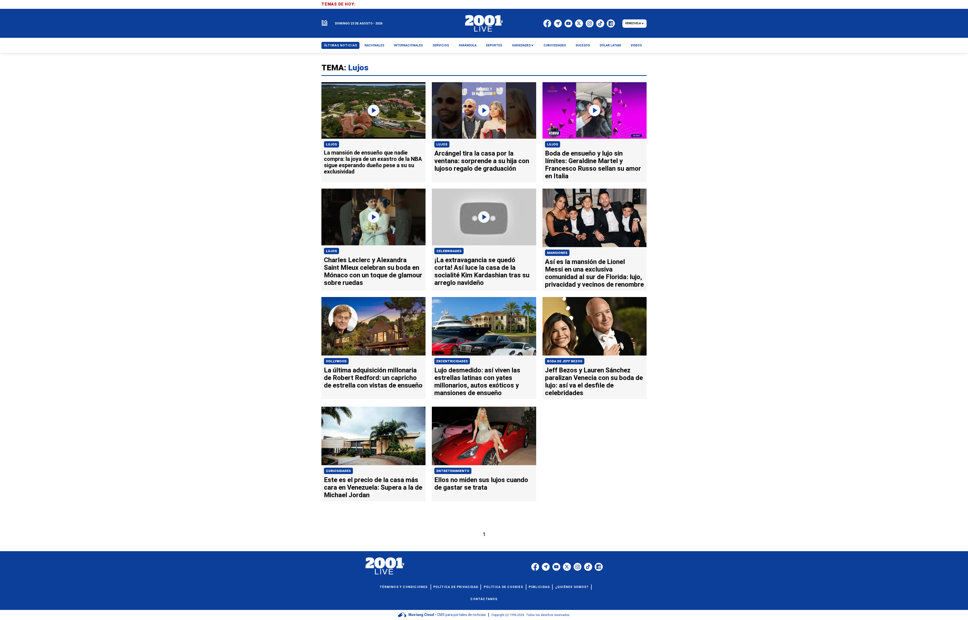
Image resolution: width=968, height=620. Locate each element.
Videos (636, 45)
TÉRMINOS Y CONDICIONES (404, 587)
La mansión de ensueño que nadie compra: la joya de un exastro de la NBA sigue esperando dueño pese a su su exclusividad (373, 162)
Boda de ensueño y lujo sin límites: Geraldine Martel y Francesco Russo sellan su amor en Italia (593, 165)
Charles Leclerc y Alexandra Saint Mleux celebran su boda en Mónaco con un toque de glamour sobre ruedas (373, 271)
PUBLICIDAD (539, 587)
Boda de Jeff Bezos (564, 361)
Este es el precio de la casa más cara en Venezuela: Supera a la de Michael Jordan (373, 487)
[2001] (484, 23)
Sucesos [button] (583, 45)
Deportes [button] (494, 45)
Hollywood (336, 361)
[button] (324, 23)
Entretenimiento (452, 471)
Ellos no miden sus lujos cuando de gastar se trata (481, 483)
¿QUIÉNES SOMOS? (571, 587)
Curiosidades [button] (554, 45)
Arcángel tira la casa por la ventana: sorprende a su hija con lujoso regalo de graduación (481, 161)
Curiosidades (338, 471)
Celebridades (449, 251)
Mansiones (557, 253)
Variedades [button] (521, 45)
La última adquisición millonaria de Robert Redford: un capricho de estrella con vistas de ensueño (373, 377)
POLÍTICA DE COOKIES (503, 587)
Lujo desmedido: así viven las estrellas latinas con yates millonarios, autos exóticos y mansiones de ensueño (477, 381)
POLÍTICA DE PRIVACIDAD (455, 587)
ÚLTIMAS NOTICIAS (340, 45)
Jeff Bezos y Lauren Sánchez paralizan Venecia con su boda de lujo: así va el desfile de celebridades (594, 381)
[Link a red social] (535, 567)
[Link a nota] (373, 110)
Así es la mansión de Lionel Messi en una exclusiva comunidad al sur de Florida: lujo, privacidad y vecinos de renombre (594, 273)
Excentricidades (452, 361)
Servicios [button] (441, 45)
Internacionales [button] (408, 45)
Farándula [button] (467, 45)
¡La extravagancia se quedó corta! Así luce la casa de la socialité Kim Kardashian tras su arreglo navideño (481, 271)
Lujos (331, 144)
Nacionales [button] (374, 45)
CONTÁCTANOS (483, 599)
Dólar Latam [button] (610, 45)
